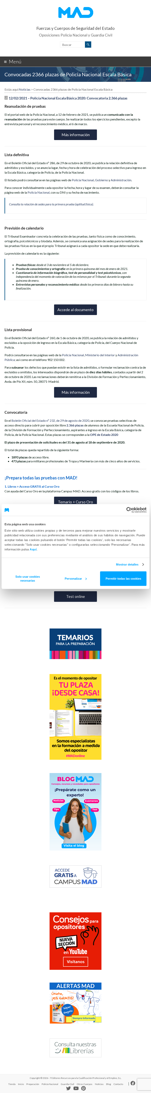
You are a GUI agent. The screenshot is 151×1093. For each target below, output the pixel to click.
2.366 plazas (75, 425)
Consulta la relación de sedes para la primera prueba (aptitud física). (51, 204)
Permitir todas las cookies (123, 578)
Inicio (21, 1084)
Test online (75, 596)
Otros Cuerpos (84, 1084)
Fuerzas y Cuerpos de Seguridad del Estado (75, 28)
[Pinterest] (83, 1089)
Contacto (118, 1084)
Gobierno (101, 180)
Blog (108, 1084)
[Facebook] (133, 1084)
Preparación (32, 1084)
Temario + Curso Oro (75, 502)
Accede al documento (75, 309)
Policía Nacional (83, 180)
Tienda (12, 1084)
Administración (121, 180)
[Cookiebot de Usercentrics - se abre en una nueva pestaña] (129, 510)
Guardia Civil (67, 1084)
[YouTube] (76, 1089)
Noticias (99, 1084)
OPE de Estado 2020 (104, 434)
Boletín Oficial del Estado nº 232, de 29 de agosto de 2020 (50, 420)
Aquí (33, 549)
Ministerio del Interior (100, 355)
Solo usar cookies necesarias (27, 578)
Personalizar (73, 578)
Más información (76, 134)
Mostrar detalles (127, 564)
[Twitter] (68, 1089)
